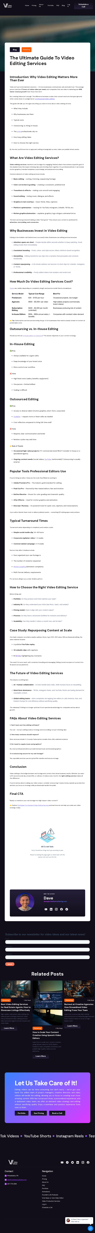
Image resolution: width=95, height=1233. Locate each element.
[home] (12, 5)
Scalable (17, 416)
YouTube (47, 459)
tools (18, 131)
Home (27, 5)
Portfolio (51, 5)
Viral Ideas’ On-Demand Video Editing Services (33, 805)
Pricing (34, 5)
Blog (63, 5)
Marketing (26, 50)
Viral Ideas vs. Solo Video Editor (53, 1198)
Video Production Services (51, 1201)
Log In (69, 5)
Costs (12, 288)
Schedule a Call (47, 1207)
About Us (41, 5)
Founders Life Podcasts (50, 1195)
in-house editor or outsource (33, 336)
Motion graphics (20, 567)
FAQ (57, 5)
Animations (46, 1192)
